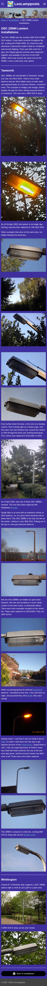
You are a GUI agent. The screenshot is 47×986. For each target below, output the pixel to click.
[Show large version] (23, 126)
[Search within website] (2, 4)
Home (3, 20)
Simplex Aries (29, 835)
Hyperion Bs (26, 745)
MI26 (29, 696)
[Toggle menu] (44, 4)
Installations (14, 20)
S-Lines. (14, 507)
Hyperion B (37, 690)
